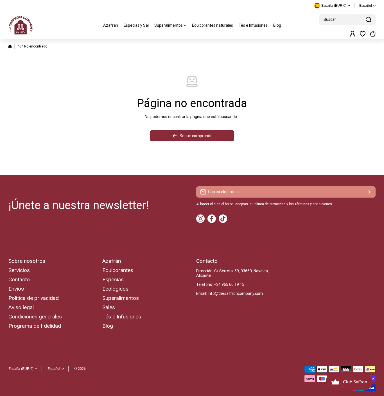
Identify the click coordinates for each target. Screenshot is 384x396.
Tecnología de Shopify (144, 369)
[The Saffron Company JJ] (21, 25)
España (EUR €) (20, 369)
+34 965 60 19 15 (229, 284)
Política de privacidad (269, 204)
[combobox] (347, 19)
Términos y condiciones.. (314, 204)
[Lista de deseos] (362, 34)
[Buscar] (369, 19)
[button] (373, 34)
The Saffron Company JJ (106, 369)
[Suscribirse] (369, 192)
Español (365, 6)
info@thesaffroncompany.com (235, 293)
